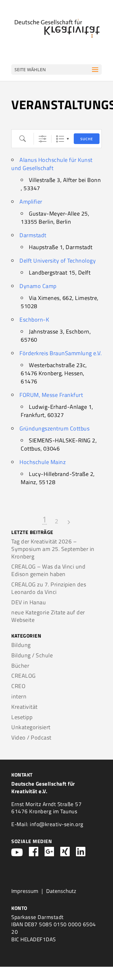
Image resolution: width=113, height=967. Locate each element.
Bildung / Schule (32, 655)
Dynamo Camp (37, 286)
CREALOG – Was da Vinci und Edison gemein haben (48, 570)
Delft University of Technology (57, 260)
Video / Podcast (31, 737)
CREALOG (23, 675)
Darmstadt (32, 235)
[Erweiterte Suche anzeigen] (42, 139)
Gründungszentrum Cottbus (54, 428)
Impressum (24, 891)
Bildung (21, 645)
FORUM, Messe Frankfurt (51, 395)
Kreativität (24, 707)
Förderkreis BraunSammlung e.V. (60, 353)
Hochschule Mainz (42, 462)
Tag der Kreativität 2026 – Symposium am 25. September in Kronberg (52, 549)
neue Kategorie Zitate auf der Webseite (48, 616)
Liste (60, 139)
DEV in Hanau (28, 602)
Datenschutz (61, 891)
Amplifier (30, 201)
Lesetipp (21, 717)
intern (18, 696)
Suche (86, 138)
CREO (18, 686)
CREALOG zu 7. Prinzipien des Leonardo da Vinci (48, 588)
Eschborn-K (34, 319)
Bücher (20, 665)
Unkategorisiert (31, 727)
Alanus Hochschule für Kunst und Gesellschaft (52, 164)
